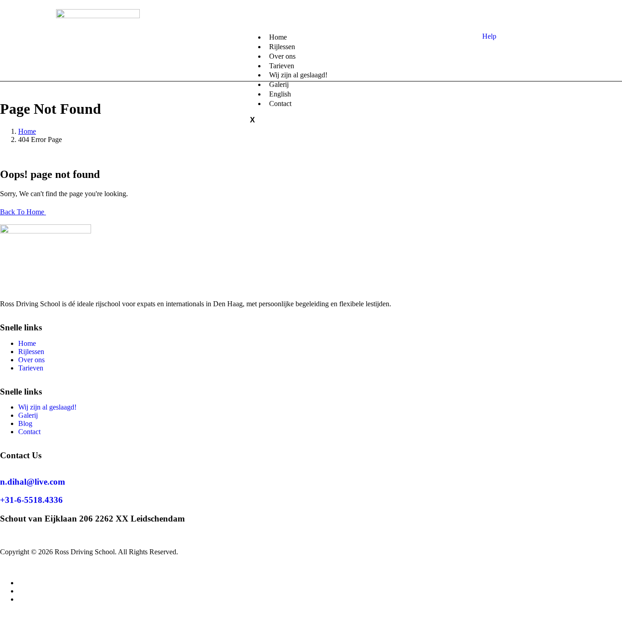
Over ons (31, 360)
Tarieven (30, 368)
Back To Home (23, 212)
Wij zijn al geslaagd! (298, 75)
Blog (25, 423)
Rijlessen (31, 351)
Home (27, 343)
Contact (280, 103)
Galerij (28, 415)
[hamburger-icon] (250, 33)
